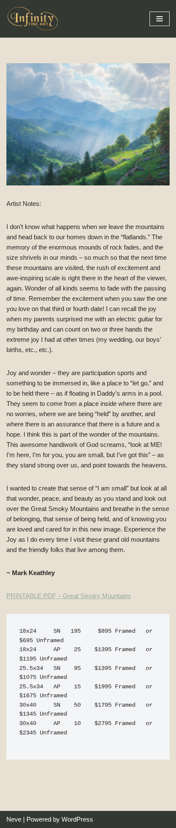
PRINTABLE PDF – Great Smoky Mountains (68, 595)
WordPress (77, 819)
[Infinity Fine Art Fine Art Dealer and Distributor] (34, 19)
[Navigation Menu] (160, 19)
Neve (13, 819)
